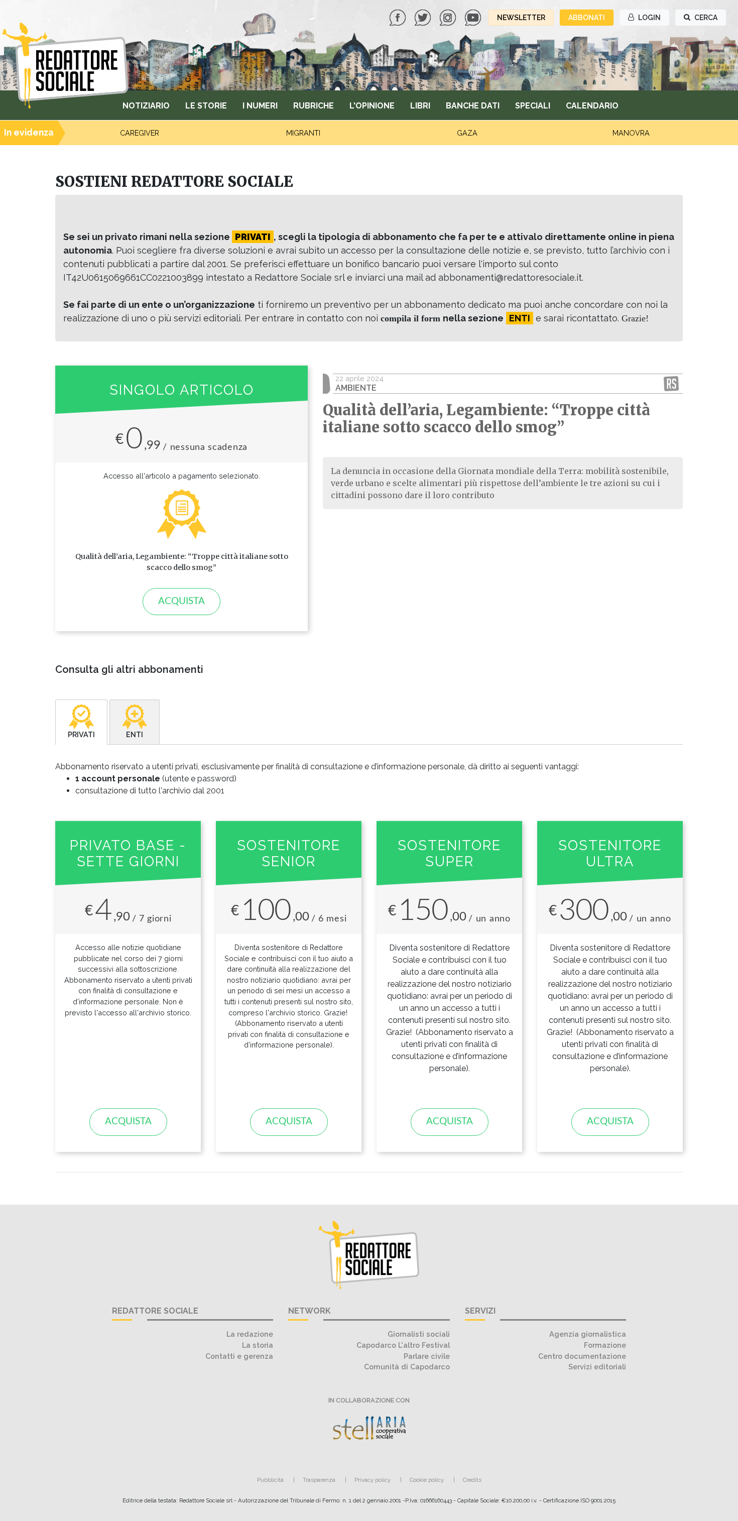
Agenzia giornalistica (587, 1334)
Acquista (181, 601)
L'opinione (372, 105)
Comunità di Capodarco (407, 1366)
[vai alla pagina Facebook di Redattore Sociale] (398, 17)
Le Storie (206, 105)
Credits (472, 1479)
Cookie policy (427, 1479)
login (649, 18)
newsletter (521, 18)
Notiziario (146, 105)
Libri (420, 105)
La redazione (249, 1334)
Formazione (605, 1345)
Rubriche (313, 105)
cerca (705, 18)
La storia (257, 1345)
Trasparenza (319, 1479)
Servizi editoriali (597, 1366)
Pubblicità (270, 1479)
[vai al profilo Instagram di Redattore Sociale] (448, 17)
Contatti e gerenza (239, 1356)
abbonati (586, 18)
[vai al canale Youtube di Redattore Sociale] (473, 17)
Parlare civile (427, 1356)
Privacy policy (372, 1479)
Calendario (592, 105)
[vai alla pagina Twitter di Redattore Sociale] (423, 17)
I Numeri (260, 105)
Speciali (532, 105)
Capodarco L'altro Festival (403, 1345)
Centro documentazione (582, 1356)
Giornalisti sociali (419, 1334)
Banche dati (473, 105)
